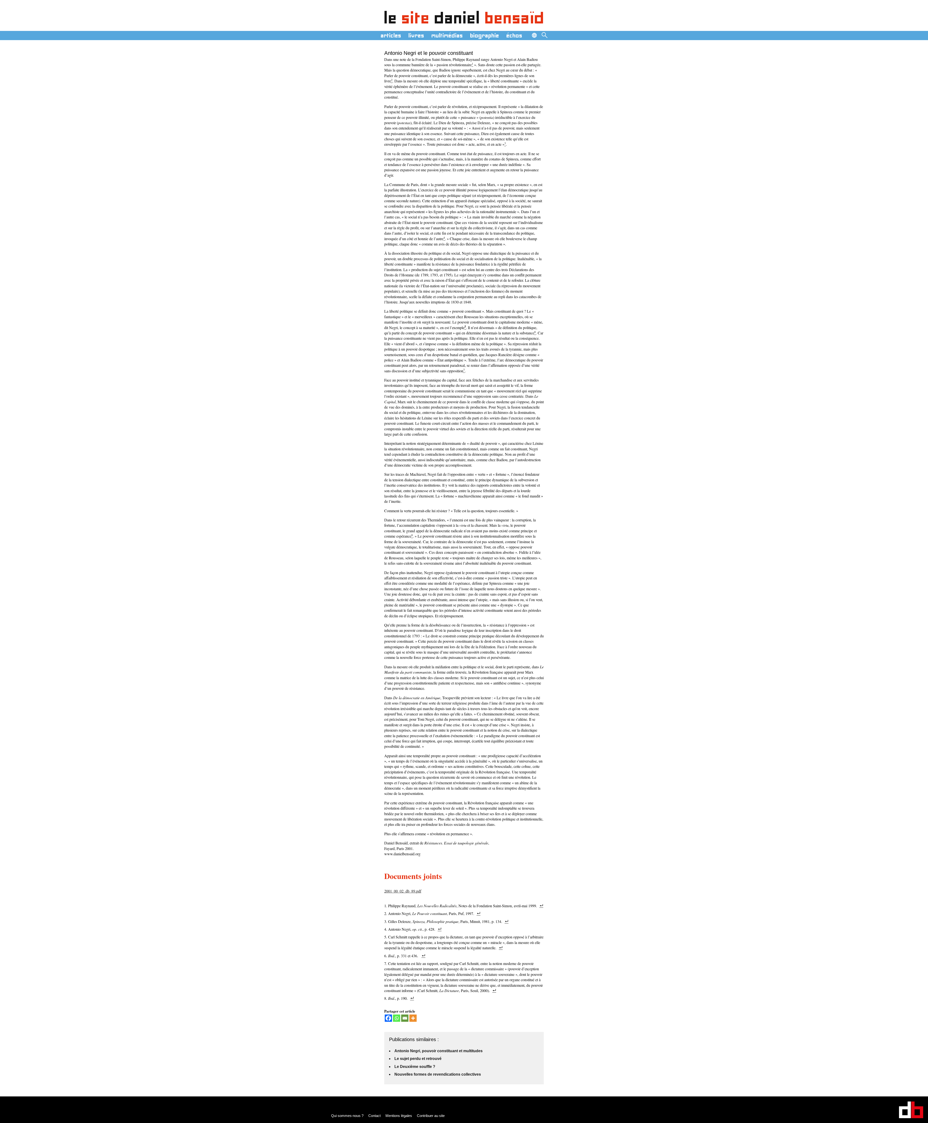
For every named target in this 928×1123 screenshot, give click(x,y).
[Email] (404, 1018)
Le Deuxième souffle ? (414, 1067)
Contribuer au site (431, 1116)
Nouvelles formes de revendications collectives (437, 1074)
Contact (374, 1116)
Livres (416, 35)
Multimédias (447, 35)
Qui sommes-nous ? (347, 1116)
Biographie (484, 35)
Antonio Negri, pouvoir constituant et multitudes (438, 1051)
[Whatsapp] (396, 1018)
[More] (413, 1018)
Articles (391, 35)
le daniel (464, 18)
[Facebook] (388, 1018)
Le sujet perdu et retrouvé (418, 1059)
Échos (514, 35)
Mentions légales (398, 1116)
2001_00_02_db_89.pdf (402, 890)
